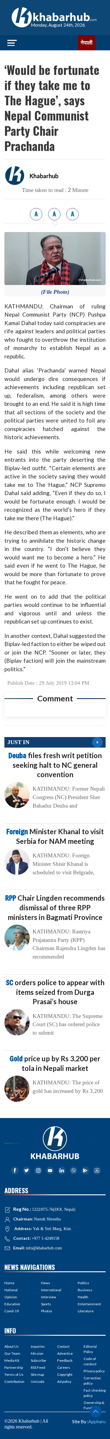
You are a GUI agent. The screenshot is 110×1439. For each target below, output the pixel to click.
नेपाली (86, 43)
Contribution (14, 1381)
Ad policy (64, 1381)
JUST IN (18, 742)
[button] (95, 1411)
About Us (11, 1346)
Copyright (64, 1374)
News (45, 1283)
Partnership (13, 1367)
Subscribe (38, 1360)
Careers (63, 1367)
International (51, 1290)
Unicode (37, 1381)
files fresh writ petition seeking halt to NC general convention (55, 765)
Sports (46, 1304)
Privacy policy (94, 1371)
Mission (37, 1353)
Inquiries (38, 1346)
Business (85, 1290)
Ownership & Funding (94, 1405)
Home (9, 1283)
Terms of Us (13, 1374)
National (11, 1290)
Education (12, 1304)
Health (83, 1297)
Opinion (10, 1297)
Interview (48, 1297)
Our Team (12, 1353)
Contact (63, 1346)
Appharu (97, 1421)
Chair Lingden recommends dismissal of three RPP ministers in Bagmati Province (55, 907)
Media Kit (11, 1360)
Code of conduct (90, 1361)
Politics (83, 1283)
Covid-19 (11, 1311)
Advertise (65, 1353)
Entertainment (89, 1304)
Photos (46, 1311)
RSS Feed (38, 1367)
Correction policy (92, 1380)
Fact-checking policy (95, 1393)
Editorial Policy (90, 1349)
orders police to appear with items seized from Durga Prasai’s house (55, 992)
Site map (37, 1374)
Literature (86, 1311)
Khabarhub (43, 175)
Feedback (64, 1360)
